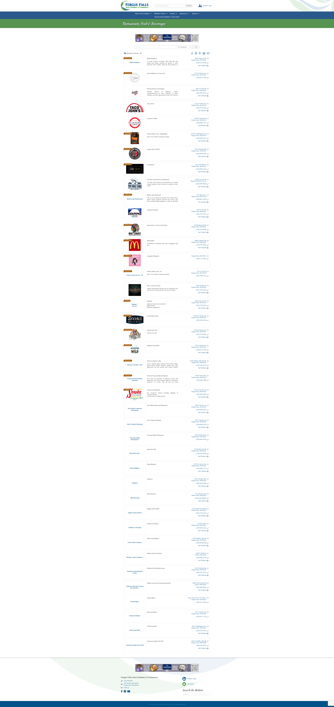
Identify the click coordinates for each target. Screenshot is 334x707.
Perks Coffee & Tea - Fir (154, 271)
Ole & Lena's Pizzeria (153, 285)
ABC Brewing (151, 494)
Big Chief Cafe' (151, 449)
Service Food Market (153, 390)
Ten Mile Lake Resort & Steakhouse (158, 179)
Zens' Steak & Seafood (154, 420)
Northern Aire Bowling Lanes (156, 568)
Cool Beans (150, 164)
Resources (183, 14)
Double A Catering (152, 523)
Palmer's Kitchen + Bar (154, 361)
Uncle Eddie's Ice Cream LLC (156, 73)
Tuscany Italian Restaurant (155, 435)
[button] (125, 53)
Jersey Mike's (151, 598)
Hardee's (150, 479)
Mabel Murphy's (152, 58)
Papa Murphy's (151, 464)
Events (172, 14)
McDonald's (150, 240)
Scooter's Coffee (152, 118)
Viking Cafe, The (152, 330)
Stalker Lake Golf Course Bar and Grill (159, 583)
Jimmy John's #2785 (153, 149)
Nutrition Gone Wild (153, 345)
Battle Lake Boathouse (154, 195)
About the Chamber (142, 14)
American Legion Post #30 (155, 641)
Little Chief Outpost (153, 538)
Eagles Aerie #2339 (153, 509)
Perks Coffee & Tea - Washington (157, 134)
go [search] (196, 47)
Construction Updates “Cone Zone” (167, 17)
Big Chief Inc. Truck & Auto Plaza (157, 225)
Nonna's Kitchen (152, 612)
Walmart (149, 301)
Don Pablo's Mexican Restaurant (157, 405)
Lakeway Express (152, 210)
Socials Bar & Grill (152, 316)
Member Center (159, 14)
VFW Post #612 (152, 626)
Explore (195, 14)
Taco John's (150, 103)
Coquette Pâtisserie (153, 256)
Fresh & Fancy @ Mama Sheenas (157, 376)
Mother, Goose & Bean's (154, 553)
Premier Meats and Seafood (155, 89)
